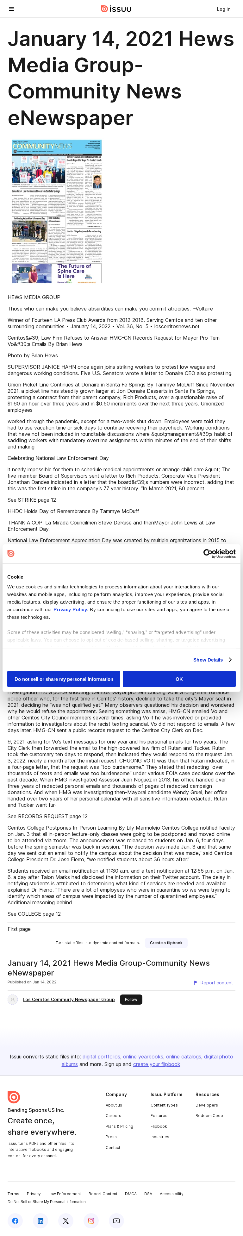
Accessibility (172, 1193)
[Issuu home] (116, 8)
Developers (207, 1105)
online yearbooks (143, 1056)
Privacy (34, 1193)
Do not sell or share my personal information (64, 678)
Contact (113, 1147)
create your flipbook (156, 1064)
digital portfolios (101, 1056)
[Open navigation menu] (11, 9)
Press (111, 1136)
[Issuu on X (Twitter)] (65, 1220)
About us (114, 1105)
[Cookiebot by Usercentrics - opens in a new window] (208, 553)
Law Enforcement (64, 1193)
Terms (13, 1193)
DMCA (131, 1193)
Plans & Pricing (119, 1126)
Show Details (208, 659)
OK (179, 678)
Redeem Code (209, 1115)
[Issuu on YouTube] (116, 1220)
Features (159, 1115)
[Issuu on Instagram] (91, 1220)
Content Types (164, 1105)
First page (19, 929)
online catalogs (183, 1056)
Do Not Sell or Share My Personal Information (47, 1202)
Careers (113, 1115)
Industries (160, 1136)
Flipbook (159, 1126)
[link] (223, 9)
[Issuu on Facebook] (15, 1220)
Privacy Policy (70, 609)
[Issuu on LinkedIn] (40, 1220)
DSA (148, 1193)
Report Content (103, 1193)
